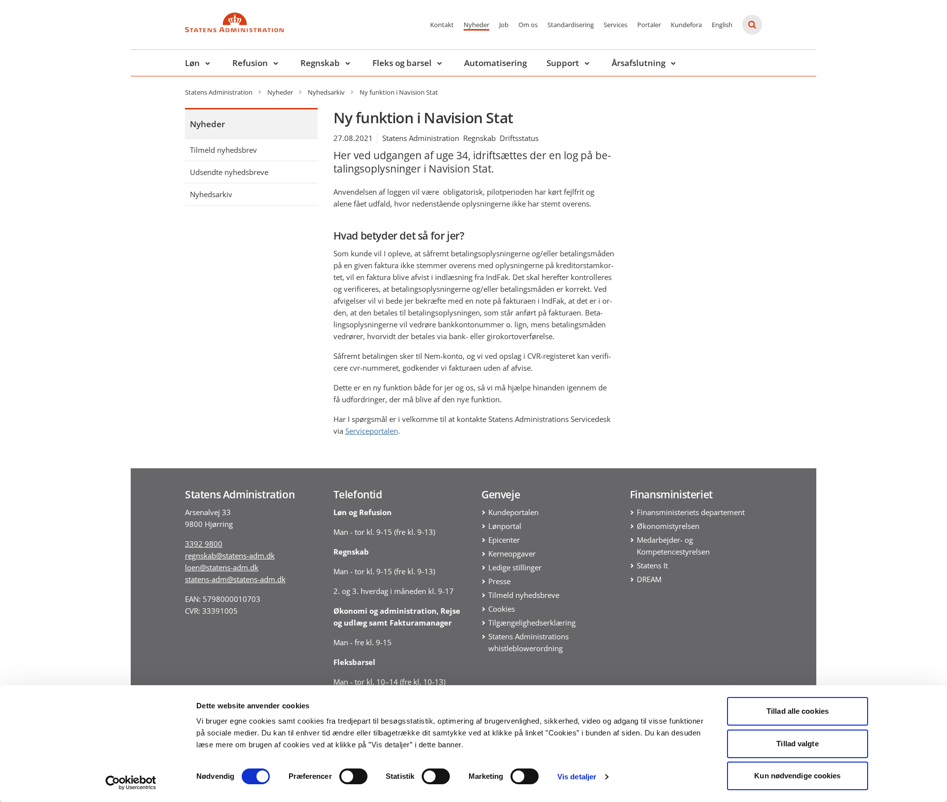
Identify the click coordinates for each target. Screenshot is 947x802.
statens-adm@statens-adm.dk (235, 579)
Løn (192, 63)
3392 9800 (203, 544)
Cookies (501, 609)
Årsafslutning (638, 63)
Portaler (649, 24)
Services (615, 24)
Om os (528, 24)
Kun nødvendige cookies (797, 775)
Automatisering (495, 63)
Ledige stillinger (515, 567)
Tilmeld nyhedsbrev (223, 150)
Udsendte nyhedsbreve (229, 172)
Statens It (652, 565)
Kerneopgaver (512, 553)
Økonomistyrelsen (668, 526)
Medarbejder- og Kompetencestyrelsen (673, 546)
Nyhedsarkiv (211, 194)
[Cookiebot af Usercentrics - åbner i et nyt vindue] (131, 782)
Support (562, 63)
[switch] (353, 776)
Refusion (250, 63)
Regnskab (320, 63)
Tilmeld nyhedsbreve (523, 595)
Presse (499, 581)
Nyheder (476, 24)
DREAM (649, 579)
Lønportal (504, 526)
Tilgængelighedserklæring (532, 623)
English (722, 24)
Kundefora (686, 24)
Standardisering (570, 24)
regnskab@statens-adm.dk (230, 555)
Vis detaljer (576, 776)
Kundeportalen (513, 512)
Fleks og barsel (402, 63)
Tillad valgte (797, 743)
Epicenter (504, 540)
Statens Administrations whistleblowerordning (528, 642)
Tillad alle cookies (797, 711)
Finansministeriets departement (691, 512)
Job (504, 24)
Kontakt (442, 24)
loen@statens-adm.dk (221, 567)
